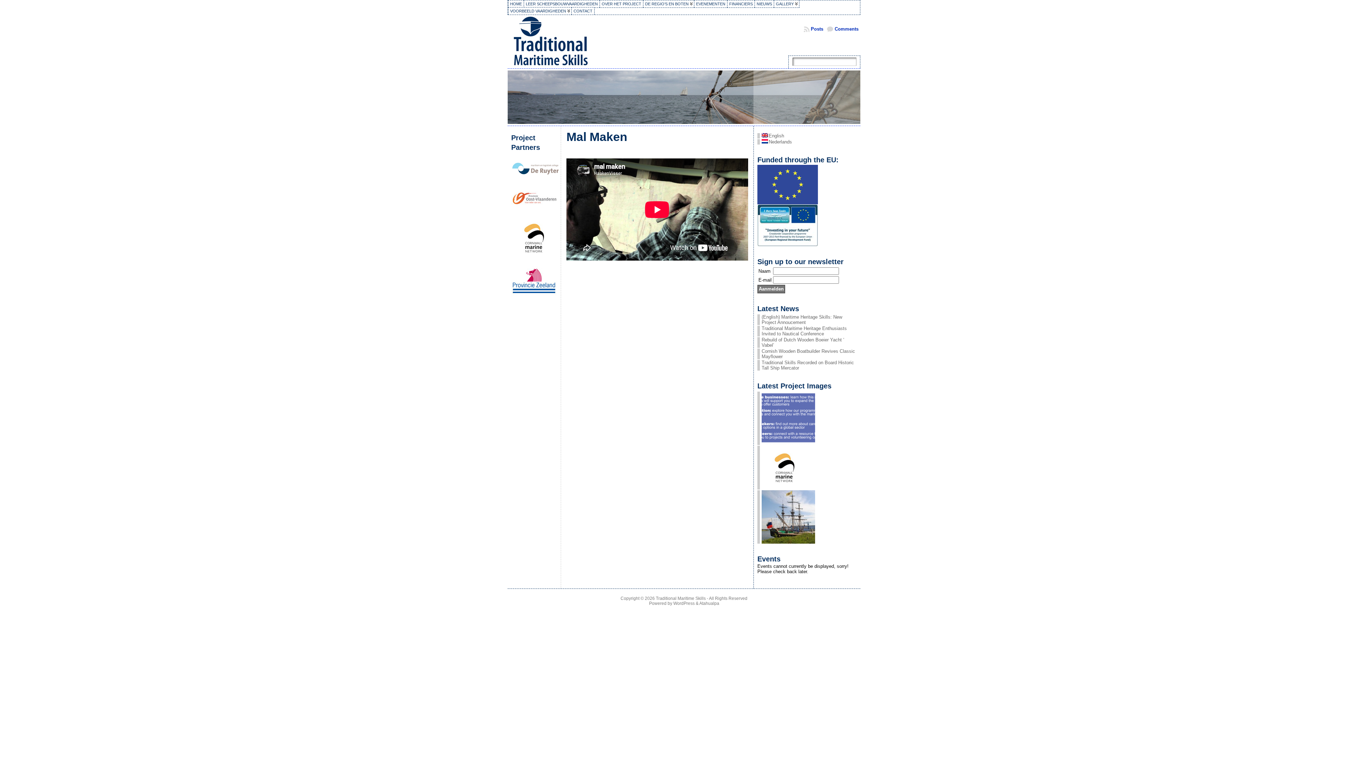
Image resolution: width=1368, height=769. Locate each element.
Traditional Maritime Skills (681, 598)
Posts (817, 29)
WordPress (684, 603)
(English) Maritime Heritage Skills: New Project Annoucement (802, 319)
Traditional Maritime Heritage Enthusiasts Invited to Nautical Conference (804, 331)
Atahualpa (709, 603)
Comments (847, 29)
